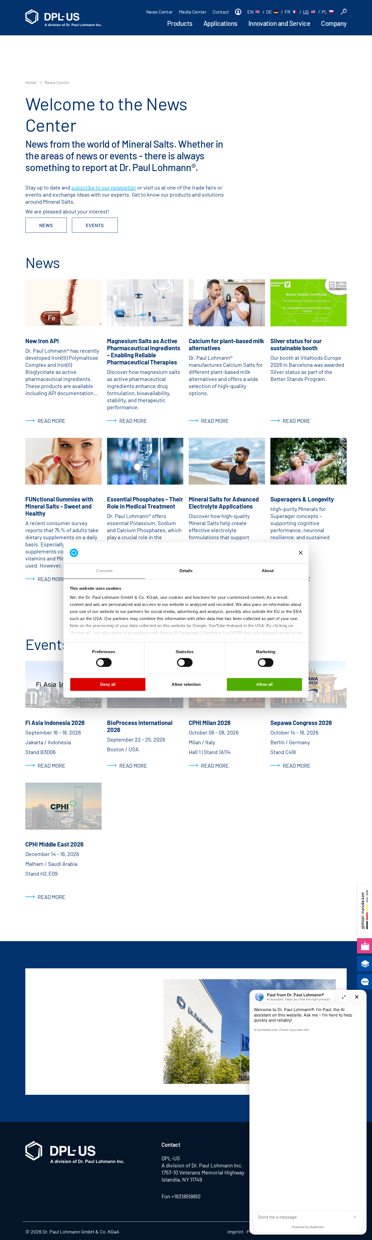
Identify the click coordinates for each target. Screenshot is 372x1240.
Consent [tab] (104, 570)
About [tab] (268, 570)
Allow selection (186, 684)
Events (95, 225)
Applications (220, 23)
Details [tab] (186, 570)
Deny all (107, 684)
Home (30, 82)
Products (179, 23)
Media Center (193, 12)
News (46, 225)
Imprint (235, 1232)
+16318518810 (185, 1196)
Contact (221, 12)
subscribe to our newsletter (103, 187)
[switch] (104, 662)
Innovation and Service (279, 23)
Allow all (264, 684)
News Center (159, 12)
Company (334, 23)
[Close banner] (301, 553)
